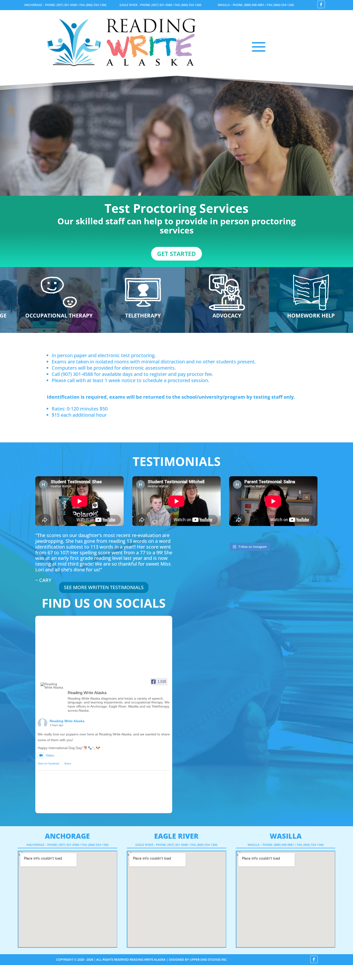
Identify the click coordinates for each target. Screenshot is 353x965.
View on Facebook (48, 763)
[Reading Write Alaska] (52, 686)
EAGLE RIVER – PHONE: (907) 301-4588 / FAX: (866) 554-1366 (160, 5)
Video (50, 755)
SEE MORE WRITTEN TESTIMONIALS (104, 587)
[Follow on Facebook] (321, 4)
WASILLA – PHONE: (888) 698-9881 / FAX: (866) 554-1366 (256, 5)
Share (67, 763)
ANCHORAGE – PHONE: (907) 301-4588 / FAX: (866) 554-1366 (65, 5)
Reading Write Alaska (67, 721)
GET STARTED (176, 254)
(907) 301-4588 (77, 374)
